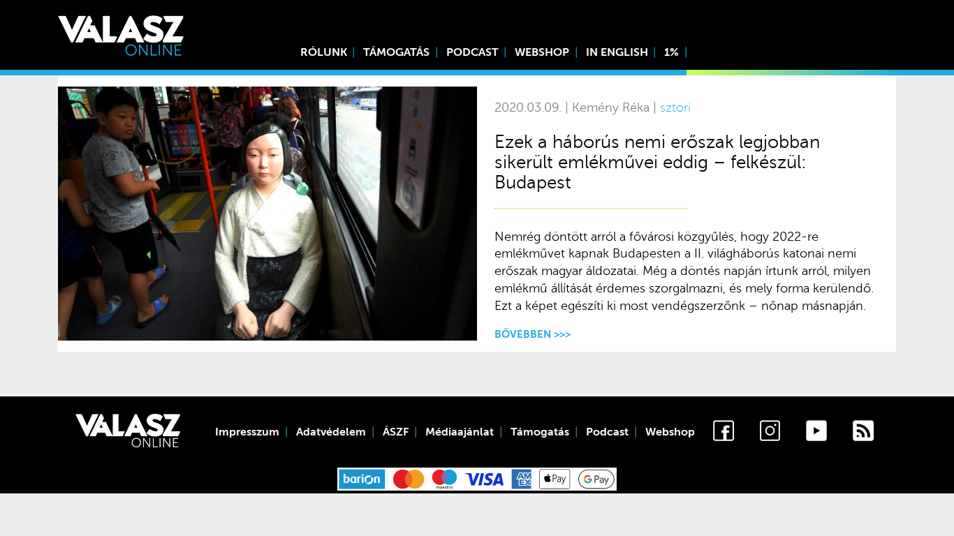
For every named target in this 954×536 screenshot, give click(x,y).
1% (671, 52)
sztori (675, 107)
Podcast (472, 52)
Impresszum (247, 432)
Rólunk (323, 52)
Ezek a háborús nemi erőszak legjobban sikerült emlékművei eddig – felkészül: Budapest (657, 162)
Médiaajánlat (459, 432)
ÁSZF (396, 432)
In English (617, 52)
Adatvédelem (331, 432)
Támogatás (396, 52)
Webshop (542, 52)
